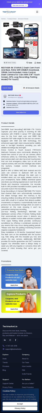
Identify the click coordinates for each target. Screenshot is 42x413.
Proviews (6, 366)
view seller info (21, 112)
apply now (14, 285)
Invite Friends (27, 374)
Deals (5, 359)
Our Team (25, 362)
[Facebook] (15, 340)
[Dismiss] (39, 4)
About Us (25, 359)
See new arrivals (18, 5)
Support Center (8, 383)
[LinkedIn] (5, 340)
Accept (20, 404)
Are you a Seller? (28, 383)
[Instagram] (10, 340)
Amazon (20, 97)
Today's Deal (11, 19)
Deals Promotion (28, 387)
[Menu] (37, 12)
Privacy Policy (8, 387)
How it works (26, 366)
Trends (5, 362)
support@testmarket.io (13, 349)
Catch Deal (7, 88)
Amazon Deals (23, 19)
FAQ (23, 370)
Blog (4, 370)
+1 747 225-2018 (11, 346)
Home (3, 19)
